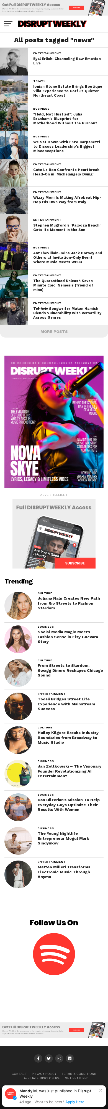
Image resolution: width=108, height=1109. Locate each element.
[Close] (100, 1090)
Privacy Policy (44, 1074)
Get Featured (77, 1078)
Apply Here (74, 1102)
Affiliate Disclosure (42, 1078)
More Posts (54, 331)
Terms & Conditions (78, 1074)
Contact (19, 1074)
